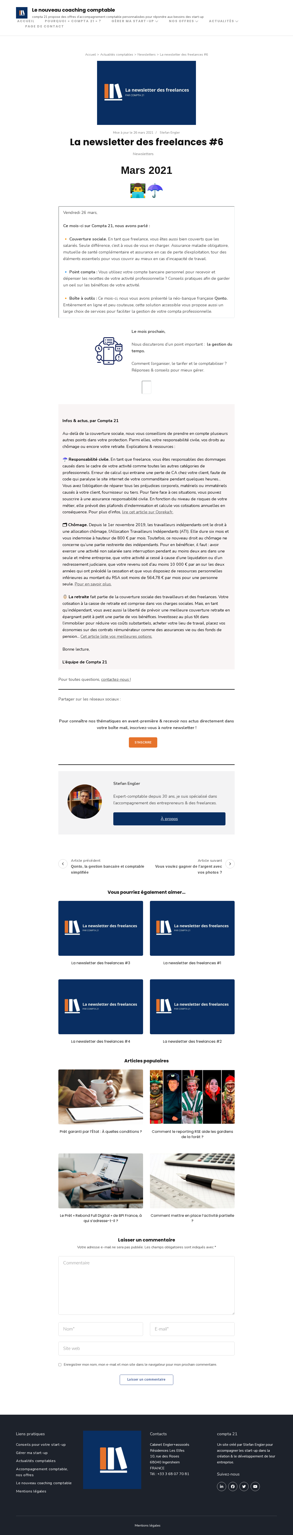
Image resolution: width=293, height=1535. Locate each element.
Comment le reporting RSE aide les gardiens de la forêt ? (192, 1134)
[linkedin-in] (221, 1486)
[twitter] (244, 1486)
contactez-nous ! (116, 679)
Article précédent (107, 866)
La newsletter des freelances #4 (100, 1041)
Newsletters (143, 153)
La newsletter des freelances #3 (100, 963)
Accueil (26, 21)
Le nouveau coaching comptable (73, 9)
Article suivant (188, 866)
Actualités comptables (36, 1460)
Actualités (221, 21)
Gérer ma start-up (132, 21)
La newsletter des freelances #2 (192, 1041)
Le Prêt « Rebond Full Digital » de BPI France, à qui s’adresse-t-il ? (101, 1218)
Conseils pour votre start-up (41, 1444)
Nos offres (181, 21)
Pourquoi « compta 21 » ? (73, 21)
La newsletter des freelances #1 (192, 963)
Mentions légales (31, 1491)
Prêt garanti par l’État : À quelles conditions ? (101, 1131)
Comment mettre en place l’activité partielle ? (192, 1218)
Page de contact (44, 26)
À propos (169, 818)
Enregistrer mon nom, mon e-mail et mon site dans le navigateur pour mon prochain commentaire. (140, 1364)
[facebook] (232, 1486)
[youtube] (255, 1486)
